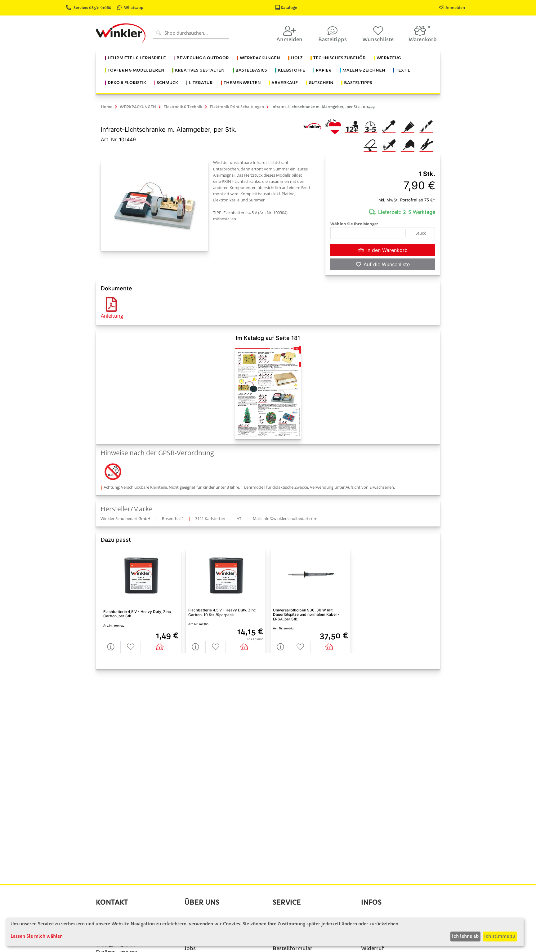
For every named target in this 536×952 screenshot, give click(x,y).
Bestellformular (292, 948)
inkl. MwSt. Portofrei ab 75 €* (406, 199)
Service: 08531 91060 (93, 7)
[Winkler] (312, 126)
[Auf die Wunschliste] (131, 647)
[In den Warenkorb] (161, 647)
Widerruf (372, 948)
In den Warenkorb (387, 250)
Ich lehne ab (465, 936)
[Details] (111, 647)
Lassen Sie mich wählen (37, 936)
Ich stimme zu (499, 936)
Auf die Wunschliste (387, 264)
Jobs (190, 948)
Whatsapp (133, 7)
